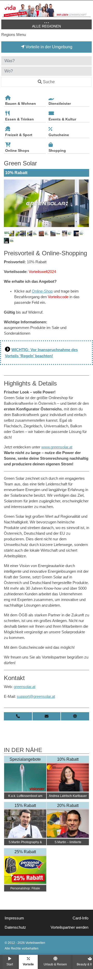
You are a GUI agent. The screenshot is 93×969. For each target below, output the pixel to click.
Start (9, 964)
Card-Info (80, 918)
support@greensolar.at (36, 696)
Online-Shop (42, 291)
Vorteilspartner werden (69, 927)
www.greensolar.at (56, 447)
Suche (49, 82)
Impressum (14, 918)
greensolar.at (24, 687)
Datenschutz (15, 927)
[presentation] (9, 203)
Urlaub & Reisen (55, 964)
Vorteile (28, 964)
